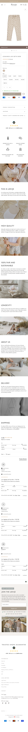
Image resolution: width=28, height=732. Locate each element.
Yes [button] (13, 495)
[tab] (23, 459)
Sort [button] (2, 454)
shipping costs (12, 63)
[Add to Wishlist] (23, 94)
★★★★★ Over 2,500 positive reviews (14, 1)
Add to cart (12, 94)
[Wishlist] (4, 4)
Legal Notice (3, 680)
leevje (5, 694)
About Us (3, 661)
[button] (14, 59)
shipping (5, 111)
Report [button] (16, 495)
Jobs (2, 674)
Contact (2, 663)
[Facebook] (3, 703)
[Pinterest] (9, 703)
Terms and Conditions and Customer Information (10, 682)
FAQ (2, 671)
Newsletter (3, 665)
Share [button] (19, 495)
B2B (21, 4)
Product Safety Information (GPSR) (13, 115)
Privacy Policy (3, 686)
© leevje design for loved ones (14, 715)
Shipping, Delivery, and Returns (7, 669)
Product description (9, 107)
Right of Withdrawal (5, 684)
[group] (14, 438)
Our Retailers (3, 667)
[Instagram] (6, 703)
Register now (14, 608)
